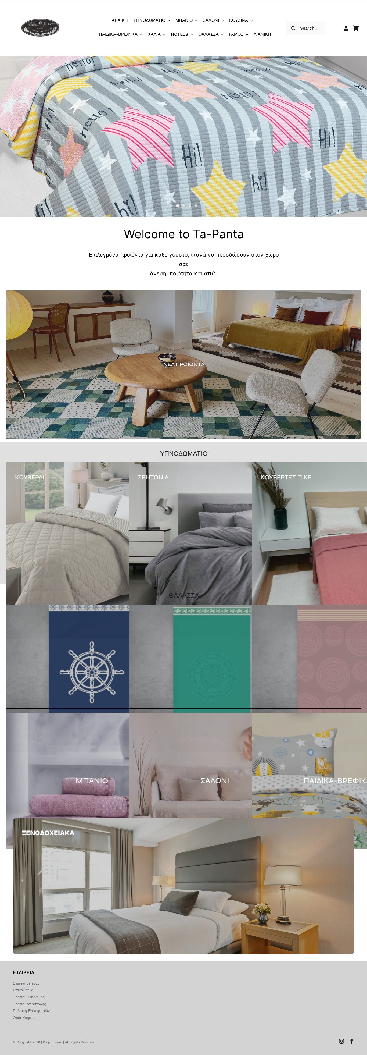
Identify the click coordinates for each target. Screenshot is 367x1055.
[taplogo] (40, 20)
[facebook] (351, 1041)
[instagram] (341, 1041)
